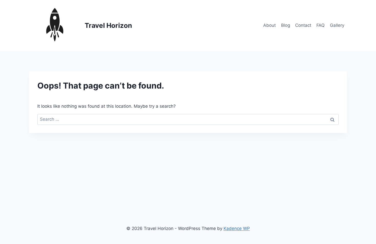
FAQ (320, 25)
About (269, 25)
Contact (303, 25)
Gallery (337, 25)
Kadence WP (237, 228)
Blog (285, 25)
